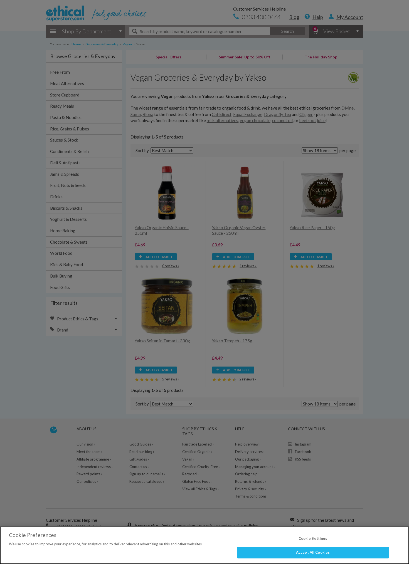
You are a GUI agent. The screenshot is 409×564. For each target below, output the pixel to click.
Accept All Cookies (313, 552)
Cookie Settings (313, 538)
